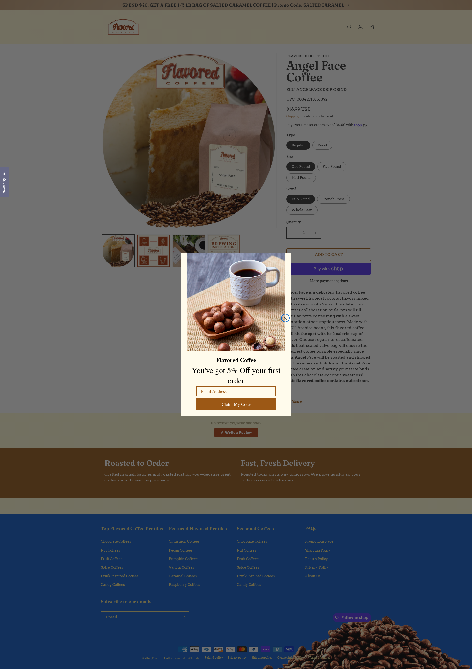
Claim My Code (236, 404)
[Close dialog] (285, 318)
